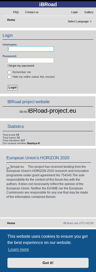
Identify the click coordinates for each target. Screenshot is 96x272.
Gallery (88, 12)
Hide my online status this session (33, 76)
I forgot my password (21, 65)
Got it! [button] (48, 263)
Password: (10, 56)
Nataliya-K (33, 143)
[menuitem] (13, 12)
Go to (23, 111)
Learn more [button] (18, 249)
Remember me (21, 72)
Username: (10, 44)
